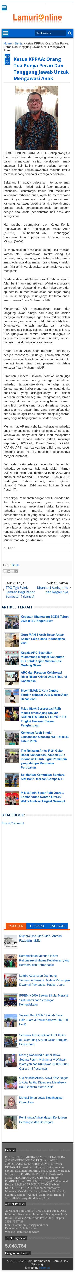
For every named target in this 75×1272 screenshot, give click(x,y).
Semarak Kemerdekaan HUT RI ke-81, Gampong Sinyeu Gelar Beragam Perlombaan (43, 1039)
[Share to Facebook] (16, 571)
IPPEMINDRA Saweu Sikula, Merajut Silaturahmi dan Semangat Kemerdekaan (43, 1000)
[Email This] (5, 571)
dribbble (65, 5)
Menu (4, 7)
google (50, 5)
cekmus (44, 1267)
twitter (39, 5)
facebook (44, 5)
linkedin (60, 5)
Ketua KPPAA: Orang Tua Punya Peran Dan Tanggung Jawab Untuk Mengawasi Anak (41, 69)
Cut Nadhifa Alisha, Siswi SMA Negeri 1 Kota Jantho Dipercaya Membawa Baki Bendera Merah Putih (43, 1082)
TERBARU (37, 926)
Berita (15, 565)
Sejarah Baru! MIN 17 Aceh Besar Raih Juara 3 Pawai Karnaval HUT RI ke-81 (43, 1020)
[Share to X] (13, 571)
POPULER (16, 926)
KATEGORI (57, 926)
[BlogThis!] (9, 571)
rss (55, 5)
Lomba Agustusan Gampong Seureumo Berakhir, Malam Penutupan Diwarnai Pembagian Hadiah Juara (44, 980)
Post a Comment (13, 823)
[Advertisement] (37, 857)
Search (69, 33)
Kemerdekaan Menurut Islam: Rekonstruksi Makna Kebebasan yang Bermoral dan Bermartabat (44, 960)
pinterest (70, 5)
